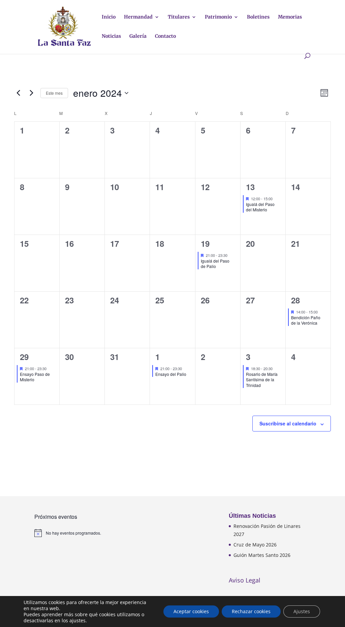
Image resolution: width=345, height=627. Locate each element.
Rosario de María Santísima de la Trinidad (262, 379)
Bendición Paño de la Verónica (305, 320)
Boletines (258, 17)
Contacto (165, 36)
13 (250, 186)
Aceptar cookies (191, 611)
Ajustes (301, 611)
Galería (138, 36)
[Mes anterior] (18, 93)
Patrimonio (218, 17)
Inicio (109, 17)
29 (24, 356)
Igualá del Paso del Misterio (260, 207)
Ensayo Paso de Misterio (35, 377)
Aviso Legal (244, 580)
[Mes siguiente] (31, 93)
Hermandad (138, 17)
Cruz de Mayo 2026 (255, 544)
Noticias (111, 36)
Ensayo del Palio (170, 374)
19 (205, 243)
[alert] (75, 533)
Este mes (54, 93)
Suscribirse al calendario (287, 423)
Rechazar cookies (251, 611)
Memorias (290, 17)
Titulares (179, 17)
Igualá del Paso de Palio (215, 263)
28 (295, 300)
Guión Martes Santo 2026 (261, 555)
